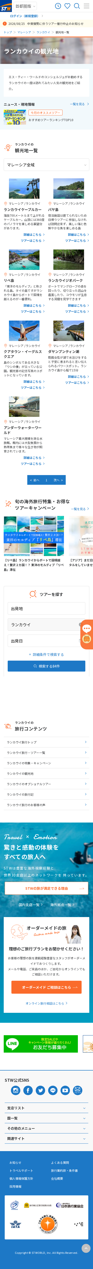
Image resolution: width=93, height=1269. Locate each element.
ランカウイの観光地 (20, 773)
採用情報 (15, 1186)
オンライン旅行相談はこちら (45, 1003)
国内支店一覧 (29, 904)
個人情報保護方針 (21, 1178)
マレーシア (24, 32)
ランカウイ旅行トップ (21, 742)
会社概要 (57, 1178)
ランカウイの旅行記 (20, 794)
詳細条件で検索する (48, 654)
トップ (8, 32)
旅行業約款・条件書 (64, 1170)
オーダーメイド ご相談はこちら (46, 987)
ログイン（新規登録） (25, 16)
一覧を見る (77, 104)
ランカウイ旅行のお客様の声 (26, 805)
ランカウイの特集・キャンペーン (29, 763)
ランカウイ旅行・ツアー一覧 (26, 752)
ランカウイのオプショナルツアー (29, 784)
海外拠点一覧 (60, 904)
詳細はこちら (32, 234)
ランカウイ (43, 32)
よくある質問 (60, 1162)
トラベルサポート (21, 1170)
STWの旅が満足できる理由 (46, 888)
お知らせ (15, 1162)
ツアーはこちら (31, 240)
